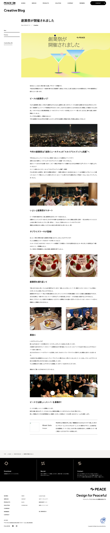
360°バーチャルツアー (43, 499)
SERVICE (34, 3)
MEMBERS (82, 3)
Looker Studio (42, 495)
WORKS (23, 3)
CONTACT (6, 514)
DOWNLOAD (25, 505)
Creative (36, 25)
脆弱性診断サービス (43, 502)
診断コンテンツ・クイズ (43, 505)
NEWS (23, 495)
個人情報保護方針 (43, 511)
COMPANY (70, 3)
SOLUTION (58, 3)
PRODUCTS (46, 3)
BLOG (23, 502)
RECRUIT (24, 499)
